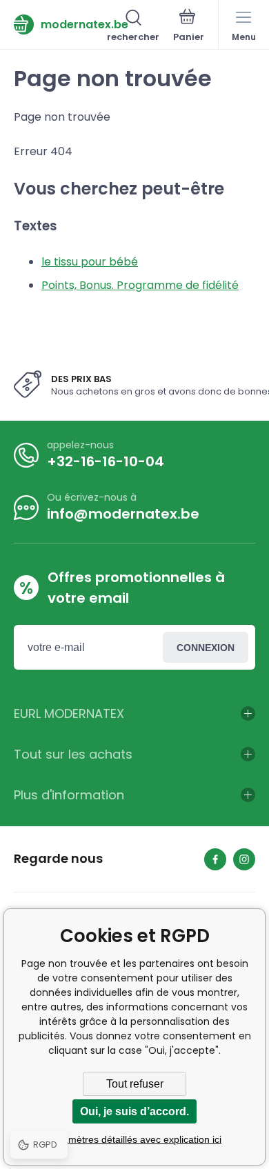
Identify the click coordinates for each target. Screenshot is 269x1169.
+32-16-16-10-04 (105, 461)
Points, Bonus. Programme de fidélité (140, 285)
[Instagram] (244, 859)
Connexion (206, 647)
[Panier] (188, 27)
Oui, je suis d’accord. (134, 1111)
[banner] (60, 24)
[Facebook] (215, 859)
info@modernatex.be (123, 513)
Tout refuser (134, 1084)
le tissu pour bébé (89, 262)
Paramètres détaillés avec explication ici (134, 1139)
